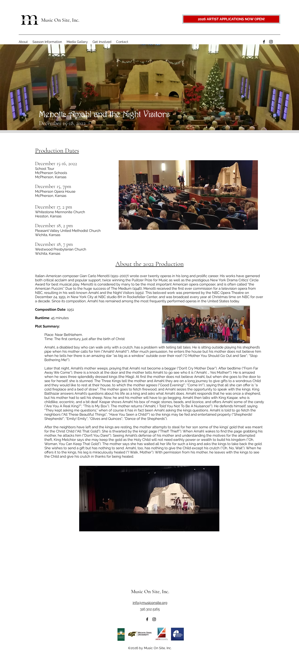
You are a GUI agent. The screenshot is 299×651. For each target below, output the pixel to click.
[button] (23, 41)
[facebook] (264, 41)
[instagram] (271, 41)
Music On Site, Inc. (60, 20)
